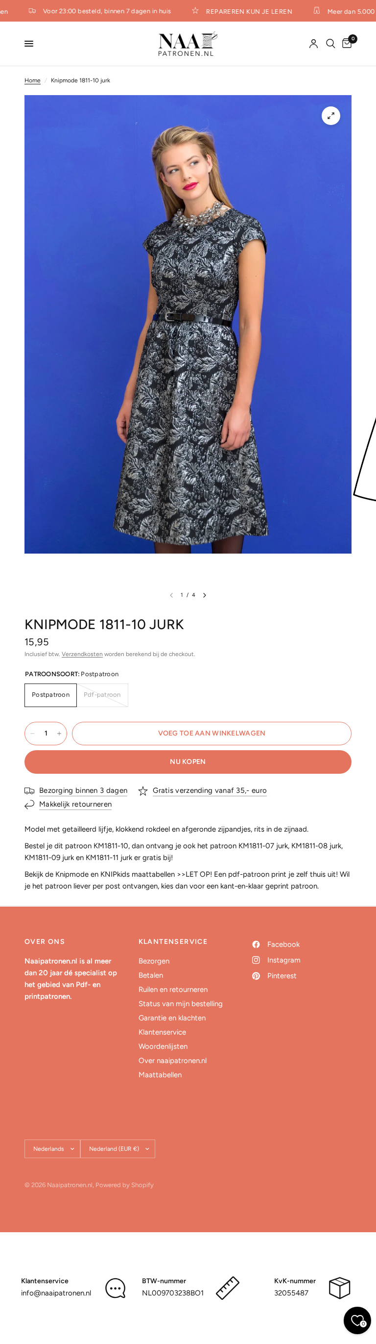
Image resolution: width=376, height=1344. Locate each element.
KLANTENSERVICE (173, 941)
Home (32, 80)
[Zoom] (331, 115)
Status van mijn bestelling (181, 1003)
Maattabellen (160, 1074)
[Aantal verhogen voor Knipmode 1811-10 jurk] (59, 733)
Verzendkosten (82, 654)
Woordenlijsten (163, 1046)
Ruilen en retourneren (173, 989)
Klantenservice (162, 1032)
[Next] (204, 595)
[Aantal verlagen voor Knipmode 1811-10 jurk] (32, 733)
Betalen (151, 975)
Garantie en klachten (172, 1018)
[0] (345, 44)
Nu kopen (188, 762)
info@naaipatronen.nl (56, 1293)
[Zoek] (331, 44)
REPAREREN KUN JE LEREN (241, 11)
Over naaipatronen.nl (173, 1060)
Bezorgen (154, 961)
